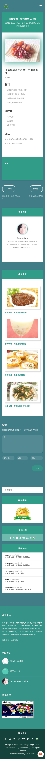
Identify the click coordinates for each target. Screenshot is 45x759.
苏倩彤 (7, 579)
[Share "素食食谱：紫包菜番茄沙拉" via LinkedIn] (32, 167)
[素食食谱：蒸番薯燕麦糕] (22, 359)
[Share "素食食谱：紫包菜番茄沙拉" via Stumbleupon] (7, 172)
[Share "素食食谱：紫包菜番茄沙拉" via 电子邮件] (12, 172)
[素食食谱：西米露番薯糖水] (22, 328)
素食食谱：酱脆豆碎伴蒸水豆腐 (19, 589)
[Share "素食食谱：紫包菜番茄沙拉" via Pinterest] (27, 167)
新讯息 (36, 23)
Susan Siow (15, 23)
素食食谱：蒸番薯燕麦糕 (15, 375)
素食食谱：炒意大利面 (15, 573)
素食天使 (22, 733)
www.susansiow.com (21, 247)
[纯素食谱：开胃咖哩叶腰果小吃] (22, 391)
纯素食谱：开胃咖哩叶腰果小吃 (17, 406)
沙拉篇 (18, 26)
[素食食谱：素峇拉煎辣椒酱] (22, 297)
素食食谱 (25, 26)
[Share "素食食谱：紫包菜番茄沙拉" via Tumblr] (22, 167)
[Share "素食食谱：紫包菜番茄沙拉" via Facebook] (7, 167)
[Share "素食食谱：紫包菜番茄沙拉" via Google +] (17, 167)
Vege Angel (8, 571)
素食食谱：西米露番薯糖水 (15, 343)
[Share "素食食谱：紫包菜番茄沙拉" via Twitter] (12, 167)
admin (7, 555)
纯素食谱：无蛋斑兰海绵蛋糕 (18, 557)
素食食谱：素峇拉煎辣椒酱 (15, 312)
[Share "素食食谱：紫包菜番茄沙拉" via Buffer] (37, 167)
